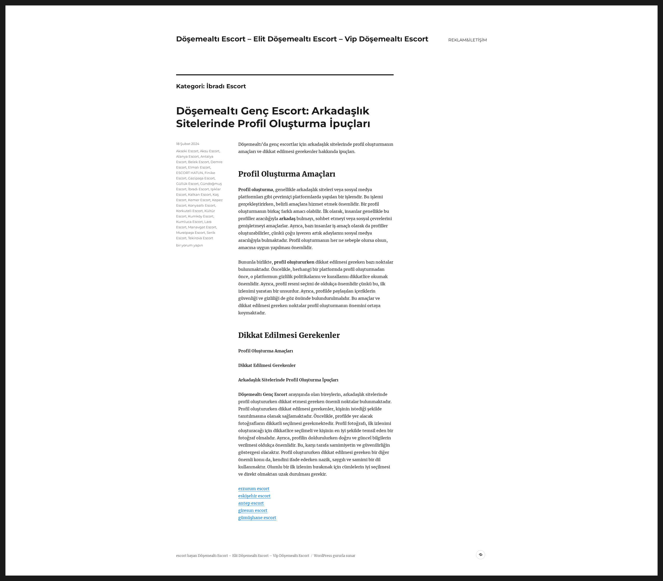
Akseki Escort (187, 151)
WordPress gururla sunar (334, 556)
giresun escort (253, 510)
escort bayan (186, 556)
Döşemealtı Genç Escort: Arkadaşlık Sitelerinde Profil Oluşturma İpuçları (273, 117)
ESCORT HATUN (189, 173)
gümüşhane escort (257, 517)
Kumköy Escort (200, 216)
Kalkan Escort (199, 194)
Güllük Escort (187, 183)
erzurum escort (254, 488)
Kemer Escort (199, 200)
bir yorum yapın (189, 245)
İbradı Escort (198, 189)
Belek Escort (198, 162)
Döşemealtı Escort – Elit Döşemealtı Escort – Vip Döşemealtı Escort (302, 38)
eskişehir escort (254, 495)
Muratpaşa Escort (190, 232)
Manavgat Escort (202, 227)
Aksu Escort (209, 151)
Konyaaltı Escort (201, 205)
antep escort (251, 503)
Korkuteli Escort (189, 211)
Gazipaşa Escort (201, 178)
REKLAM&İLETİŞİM (467, 40)
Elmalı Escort (199, 167)
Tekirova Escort (200, 238)
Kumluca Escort (189, 222)
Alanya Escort (187, 156)
